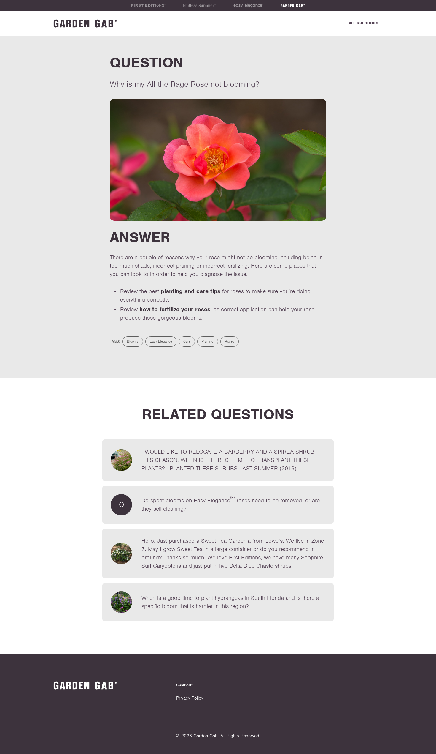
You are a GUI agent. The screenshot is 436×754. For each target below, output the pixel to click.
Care (186, 341)
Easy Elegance (161, 341)
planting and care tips (190, 291)
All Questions (363, 23)
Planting (208, 341)
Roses (229, 341)
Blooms (133, 341)
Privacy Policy (189, 698)
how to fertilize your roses (174, 309)
